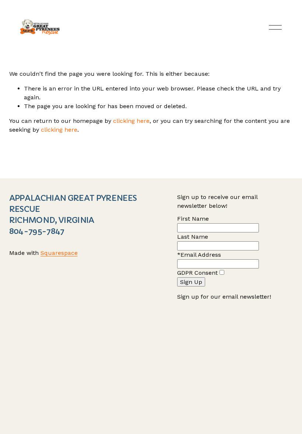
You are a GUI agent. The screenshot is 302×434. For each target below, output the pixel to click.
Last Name (192, 236)
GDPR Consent (197, 272)
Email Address (200, 254)
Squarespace (59, 252)
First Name (193, 218)
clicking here (131, 120)
